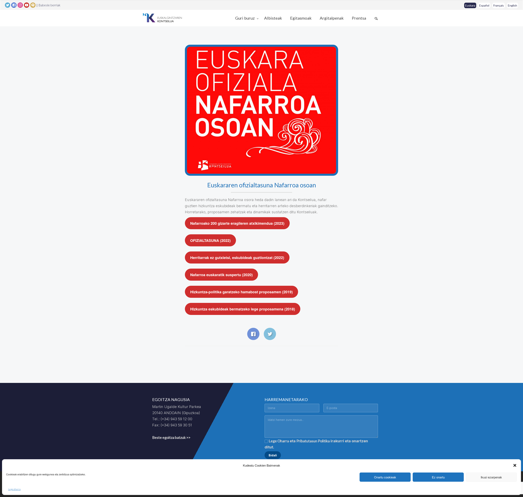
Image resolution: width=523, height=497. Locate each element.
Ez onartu (438, 477)
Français (498, 5)
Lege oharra (14, 489)
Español (484, 5)
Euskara (470, 5)
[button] (515, 465)
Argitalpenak (332, 18)
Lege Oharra (279, 441)
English (512, 5)
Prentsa (359, 18)
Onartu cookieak (385, 477)
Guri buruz (245, 18)
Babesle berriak (49, 5)
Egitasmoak (301, 18)
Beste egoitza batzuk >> (171, 437)
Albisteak (273, 18)
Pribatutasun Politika (313, 441)
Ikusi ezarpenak (491, 477)
